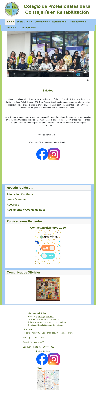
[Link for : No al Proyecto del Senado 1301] (48, 52)
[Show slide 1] (88, 80)
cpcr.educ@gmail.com (57, 322)
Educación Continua (20, 194)
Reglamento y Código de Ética (26, 209)
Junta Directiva (16, 199)
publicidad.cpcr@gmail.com (51, 325)
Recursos (13, 204)
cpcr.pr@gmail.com (45, 316)
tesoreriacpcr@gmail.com (49, 319)
